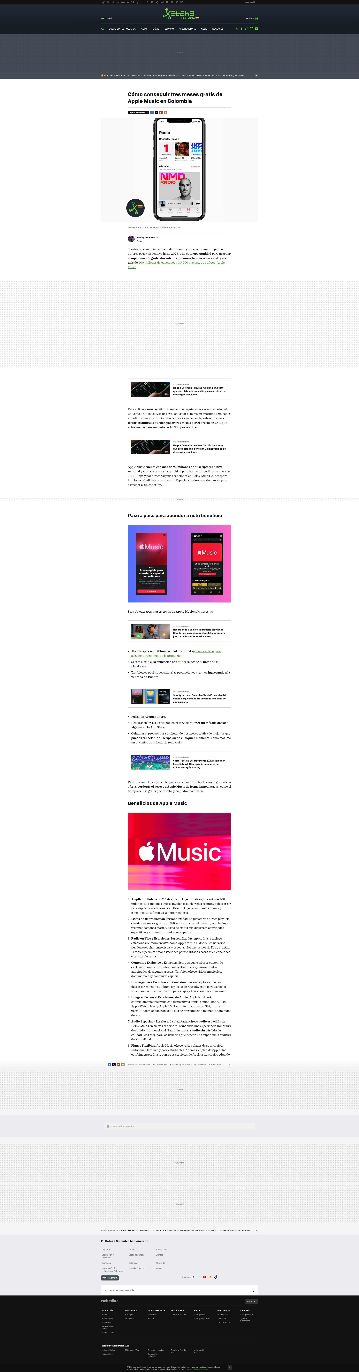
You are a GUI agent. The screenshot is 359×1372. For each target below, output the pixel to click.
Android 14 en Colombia (166, 1230)
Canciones (201, 1064)
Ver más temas (110, 1278)
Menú (108, 18)
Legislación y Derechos (108, 1256)
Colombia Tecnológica (122, 28)
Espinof (151, 1318)
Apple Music (161, 1064)
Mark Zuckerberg (154, 75)
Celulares (106, 1249)
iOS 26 (188, 75)
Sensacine (152, 1314)
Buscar (252, 1290)
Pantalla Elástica (136, 1268)
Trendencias (222, 1314)
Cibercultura (187, 28)
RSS (210, 1276)
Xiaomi (159, 1268)
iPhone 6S (160, 1262)
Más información (200, 1369)
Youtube (256, 28)
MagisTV (215, 1230)
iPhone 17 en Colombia (132, 75)
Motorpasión (199, 1314)
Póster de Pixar (128, 1230)
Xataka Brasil (107, 1354)
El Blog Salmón (246, 1314)
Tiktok (246, 28)
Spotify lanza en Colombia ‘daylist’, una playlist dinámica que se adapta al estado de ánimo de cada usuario (199, 698)
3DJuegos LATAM (132, 1350)
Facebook (241, 28)
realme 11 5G (228, 1230)
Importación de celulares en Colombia (112, 1269)
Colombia (133, 1262)
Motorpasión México (199, 1351)
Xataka (105, 1314)
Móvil (155, 28)
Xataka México (108, 1350)
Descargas (216, 1064)
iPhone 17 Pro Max (173, 75)
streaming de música (182, 1064)
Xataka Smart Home (108, 1327)
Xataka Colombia (179, 14)
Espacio (169, 28)
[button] (147, 237)
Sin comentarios (140, 112)
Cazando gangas (136, 1254)
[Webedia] (109, 1300)
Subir (249, 1301)
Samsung (230, 75)
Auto (144, 28)
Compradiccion (223, 1322)
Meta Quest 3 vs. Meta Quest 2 (193, 1230)
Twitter (236, 28)
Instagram (251, 28)
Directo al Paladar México (179, 1351)
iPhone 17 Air (216, 75)
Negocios (217, 28)
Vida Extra (129, 1318)
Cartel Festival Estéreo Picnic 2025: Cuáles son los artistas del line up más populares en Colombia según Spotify (199, 764)
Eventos (159, 1254)
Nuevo (250, 18)
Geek (204, 28)
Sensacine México (156, 1350)
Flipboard (161, 112)
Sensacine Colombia (152, 1355)
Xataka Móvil (107, 1318)
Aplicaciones (144, 1064)
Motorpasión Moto (202, 1318)
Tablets (132, 1249)
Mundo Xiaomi (108, 1332)
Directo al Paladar (179, 1314)
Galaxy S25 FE (201, 75)
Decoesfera (222, 1318)
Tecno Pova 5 (145, 1230)
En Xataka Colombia (181, 384)
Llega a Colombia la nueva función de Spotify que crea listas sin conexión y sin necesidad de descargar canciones (199, 391)
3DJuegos (129, 1314)
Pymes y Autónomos (245, 1319)
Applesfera (106, 1322)
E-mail (165, 112)
